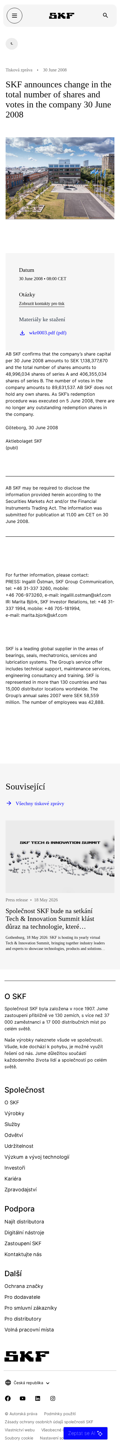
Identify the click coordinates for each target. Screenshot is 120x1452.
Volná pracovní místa (29, 1330)
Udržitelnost (18, 1146)
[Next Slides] (100, 906)
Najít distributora (24, 1222)
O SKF (11, 1102)
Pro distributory (22, 1319)
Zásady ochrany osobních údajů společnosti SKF (49, 1421)
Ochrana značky (23, 1286)
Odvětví (13, 1135)
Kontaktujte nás (23, 1254)
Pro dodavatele (22, 1297)
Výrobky (14, 1113)
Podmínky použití (60, 1413)
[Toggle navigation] (14, 15)
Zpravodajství (20, 1189)
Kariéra (12, 1179)
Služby (12, 1124)
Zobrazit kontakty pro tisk (41, 303)
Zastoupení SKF (23, 1243)
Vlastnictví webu (20, 1429)
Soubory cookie (19, 1438)
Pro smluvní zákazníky (30, 1308)
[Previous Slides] (20, 906)
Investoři (14, 1168)
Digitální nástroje (24, 1232)
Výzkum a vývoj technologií (36, 1157)
